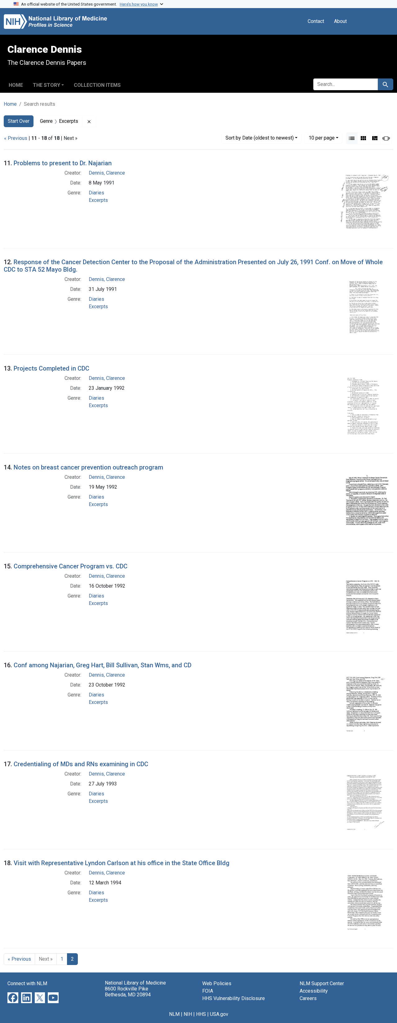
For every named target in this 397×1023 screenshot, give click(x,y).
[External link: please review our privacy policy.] (12, 997)
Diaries (96, 193)
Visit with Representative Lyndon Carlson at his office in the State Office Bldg (122, 863)
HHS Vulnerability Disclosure (233, 998)
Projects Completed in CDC (51, 368)
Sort (259, 138)
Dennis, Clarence (107, 173)
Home (16, 85)
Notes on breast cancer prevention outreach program (88, 467)
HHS (201, 1014)
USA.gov (219, 1014)
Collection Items (97, 85)
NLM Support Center (322, 983)
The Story (46, 85)
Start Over (18, 121)
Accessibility (314, 991)
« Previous (15, 138)
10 (322, 138)
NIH (188, 1014)
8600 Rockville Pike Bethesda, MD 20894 (128, 992)
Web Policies (216, 983)
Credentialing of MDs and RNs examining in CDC (81, 764)
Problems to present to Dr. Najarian (63, 163)
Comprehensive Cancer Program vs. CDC (70, 566)
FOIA (207, 991)
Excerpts (98, 200)
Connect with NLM (27, 983)
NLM (174, 1014)
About (340, 21)
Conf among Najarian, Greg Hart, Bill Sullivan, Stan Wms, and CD (102, 665)
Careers (308, 998)
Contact (316, 21)
